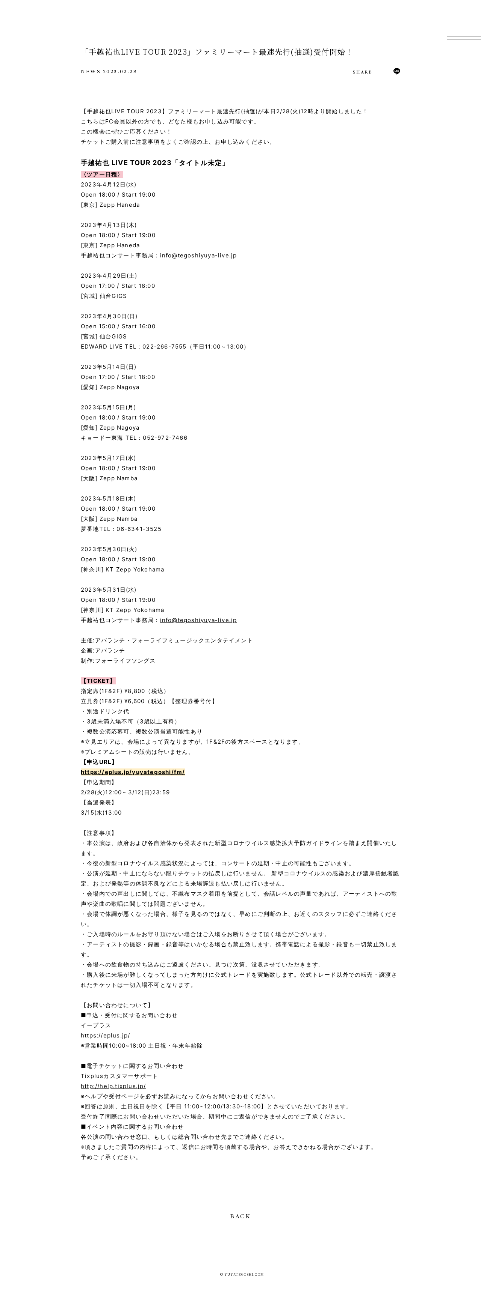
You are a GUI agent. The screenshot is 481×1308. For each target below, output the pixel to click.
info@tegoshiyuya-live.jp (198, 255)
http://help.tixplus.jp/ (113, 1086)
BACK (240, 1216)
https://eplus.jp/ (105, 1035)
